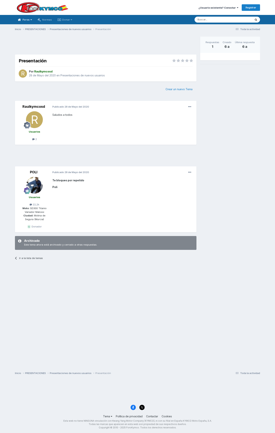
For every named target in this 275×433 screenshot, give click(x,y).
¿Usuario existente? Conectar (217, 7)
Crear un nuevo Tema (179, 89)
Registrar (251, 7)
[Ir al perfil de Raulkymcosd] (23, 73)
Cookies (167, 416)
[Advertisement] (106, 45)
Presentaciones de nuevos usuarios (82, 75)
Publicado (70, 106)
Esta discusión (239, 19)
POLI (33, 172)
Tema (107, 416)
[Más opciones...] (189, 107)
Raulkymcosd (33, 106)
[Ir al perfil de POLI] (34, 185)
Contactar (152, 416)
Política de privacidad (129, 416)
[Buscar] (256, 20)
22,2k (35, 204)
